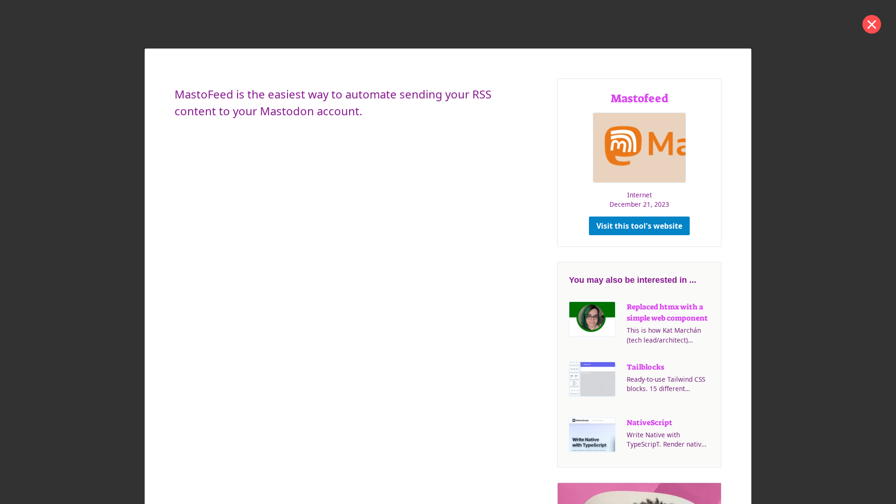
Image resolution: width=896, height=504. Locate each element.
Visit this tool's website (639, 226)
